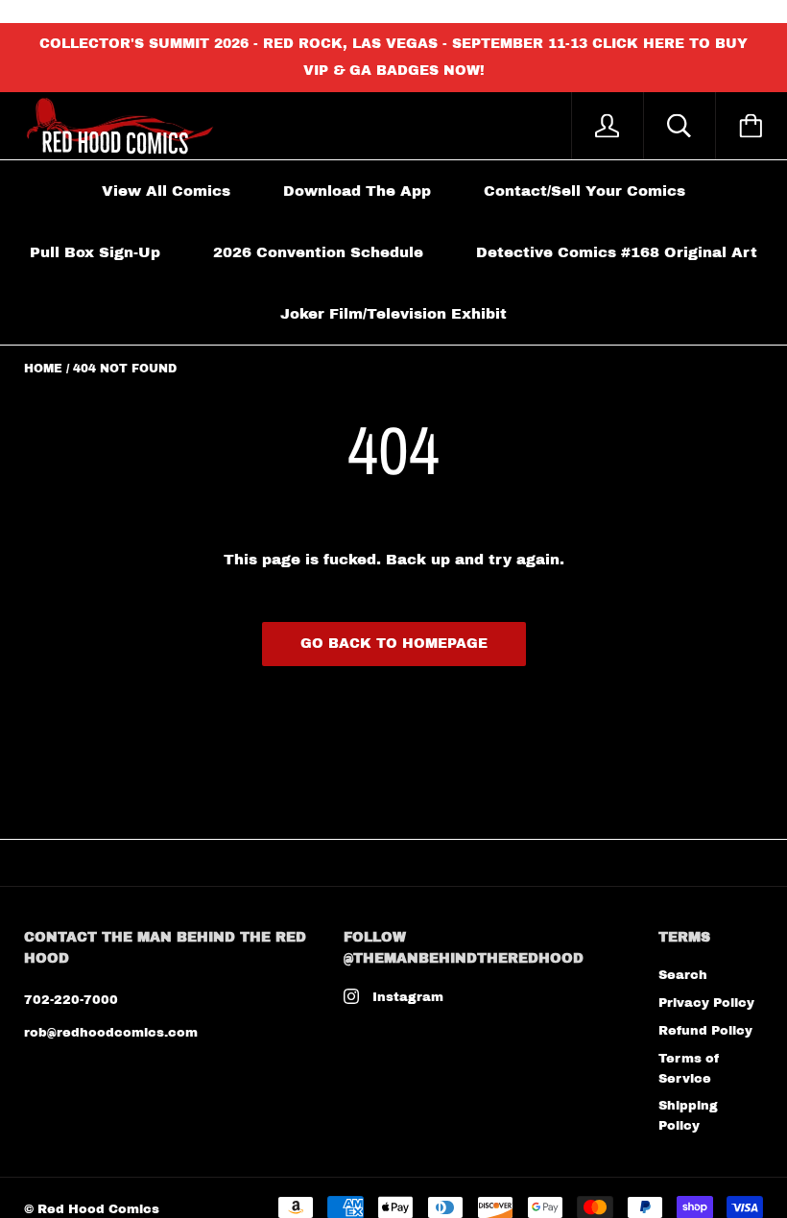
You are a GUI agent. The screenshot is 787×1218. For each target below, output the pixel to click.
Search (682, 975)
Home (43, 368)
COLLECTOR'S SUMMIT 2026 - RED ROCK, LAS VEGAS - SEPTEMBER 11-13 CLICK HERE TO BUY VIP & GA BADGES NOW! (393, 57)
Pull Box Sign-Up (95, 252)
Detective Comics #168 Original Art (616, 252)
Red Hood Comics (98, 1209)
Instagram (407, 997)
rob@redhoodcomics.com (111, 1032)
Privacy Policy (706, 1003)
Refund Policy (705, 1031)
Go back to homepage (394, 643)
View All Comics (166, 191)
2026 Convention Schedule (318, 252)
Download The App (357, 191)
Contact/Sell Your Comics (584, 191)
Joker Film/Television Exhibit (393, 314)
